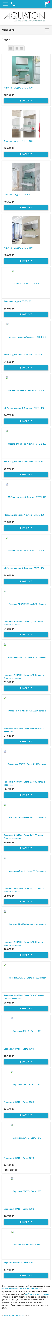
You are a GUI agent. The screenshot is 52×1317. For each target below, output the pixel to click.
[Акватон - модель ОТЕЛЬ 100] (26, 70)
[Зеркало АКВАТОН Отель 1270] (26, 1138)
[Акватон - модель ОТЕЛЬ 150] (26, 230)
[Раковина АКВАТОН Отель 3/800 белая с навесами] (26, 711)
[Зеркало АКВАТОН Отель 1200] (26, 1191)
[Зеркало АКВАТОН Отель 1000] (26, 1031)
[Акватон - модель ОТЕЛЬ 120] (26, 123)
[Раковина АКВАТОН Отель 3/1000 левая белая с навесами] (26, 924)
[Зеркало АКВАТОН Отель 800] (26, 1244)
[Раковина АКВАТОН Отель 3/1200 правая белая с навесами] (26, 657)
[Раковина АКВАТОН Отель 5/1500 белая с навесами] (26, 764)
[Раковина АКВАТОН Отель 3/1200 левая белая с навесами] (26, 604)
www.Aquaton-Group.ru (14, 1315)
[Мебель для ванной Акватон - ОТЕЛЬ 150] (26, 390)
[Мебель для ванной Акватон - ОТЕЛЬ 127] (26, 444)
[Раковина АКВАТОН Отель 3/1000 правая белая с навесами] (26, 978)
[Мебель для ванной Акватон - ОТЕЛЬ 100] (26, 550)
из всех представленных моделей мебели (21, 1289)
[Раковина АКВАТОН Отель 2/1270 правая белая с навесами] (26, 871)
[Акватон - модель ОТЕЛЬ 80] (26, 283)
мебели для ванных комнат (37, 1294)
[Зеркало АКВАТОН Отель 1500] (26, 1084)
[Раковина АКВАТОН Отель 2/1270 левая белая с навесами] (26, 817)
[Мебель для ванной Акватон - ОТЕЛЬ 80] (26, 337)
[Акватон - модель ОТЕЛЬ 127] (26, 177)
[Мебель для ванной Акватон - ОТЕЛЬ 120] (26, 497)
